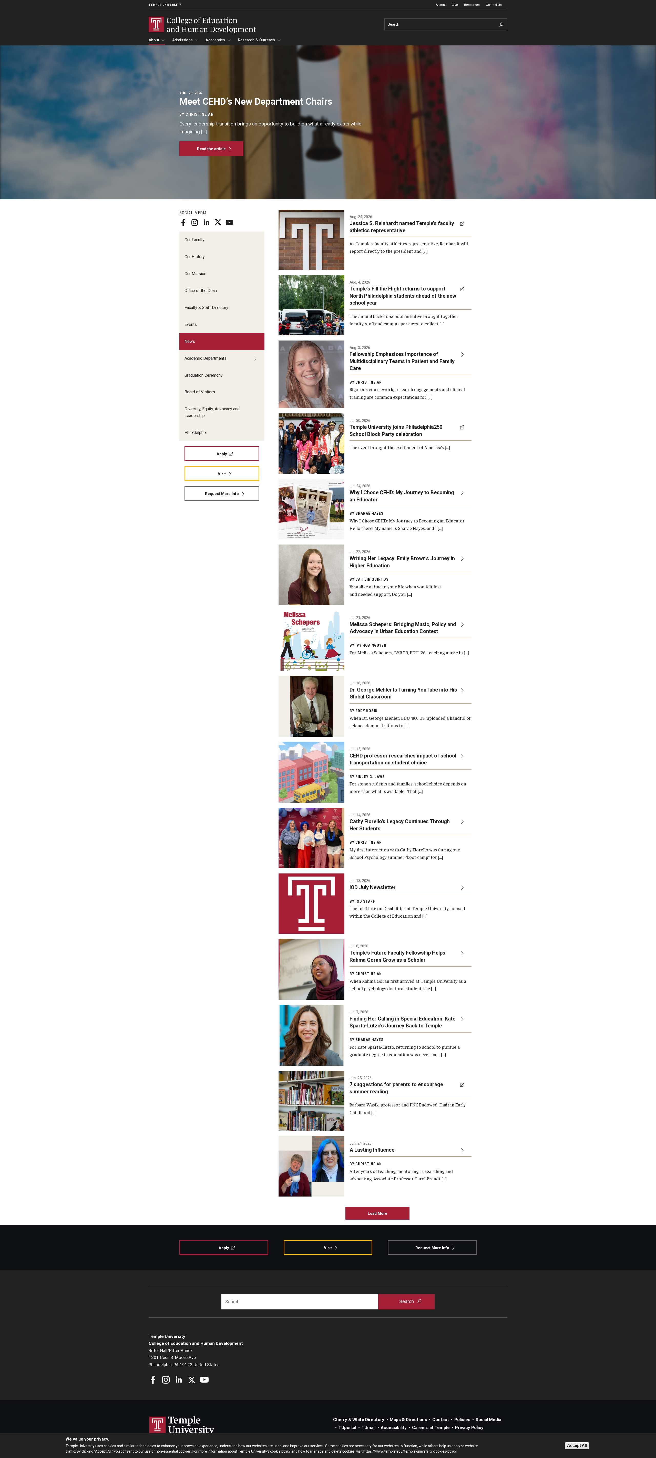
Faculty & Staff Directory (206, 307)
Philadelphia (195, 432)
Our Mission (195, 273)
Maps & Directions (408, 1419)
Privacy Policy (469, 1427)
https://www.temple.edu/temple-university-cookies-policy (409, 1451)
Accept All (577, 1445)
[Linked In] (206, 222)
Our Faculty (194, 239)
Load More (377, 1213)
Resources (472, 5)
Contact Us (494, 5)
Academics (215, 40)
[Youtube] (229, 222)
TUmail (368, 1427)
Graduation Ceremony (203, 375)
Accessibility (394, 1427)
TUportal (347, 1427)
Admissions (182, 40)
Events (190, 324)
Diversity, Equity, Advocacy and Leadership (212, 412)
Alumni (441, 5)
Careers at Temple (431, 1427)
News (189, 341)
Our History (194, 256)
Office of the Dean (200, 290)
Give (455, 5)
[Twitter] (218, 222)
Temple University (165, 5)
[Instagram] (195, 222)
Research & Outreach (256, 40)
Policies (462, 1419)
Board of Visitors (199, 392)
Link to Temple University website (182, 1426)
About (154, 40)
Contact (440, 1419)
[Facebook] (183, 222)
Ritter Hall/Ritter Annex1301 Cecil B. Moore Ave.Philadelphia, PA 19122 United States (184, 1357)
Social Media (488, 1419)
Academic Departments (205, 358)
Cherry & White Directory (358, 1419)
